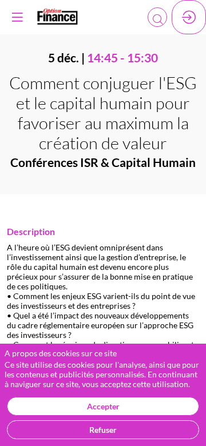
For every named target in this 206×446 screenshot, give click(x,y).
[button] (17, 17)
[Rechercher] (157, 17)
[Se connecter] (189, 17)
